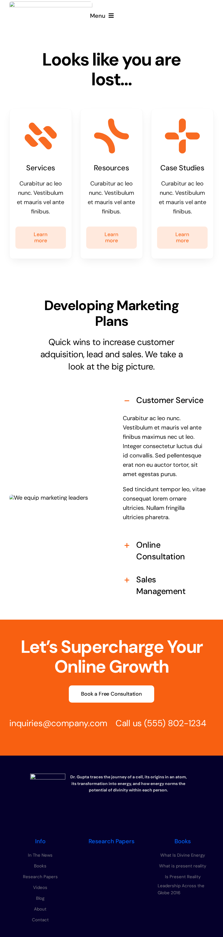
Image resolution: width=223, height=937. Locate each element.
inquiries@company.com (58, 723)
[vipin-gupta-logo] (50, 4)
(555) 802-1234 (175, 723)
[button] (165, 400)
